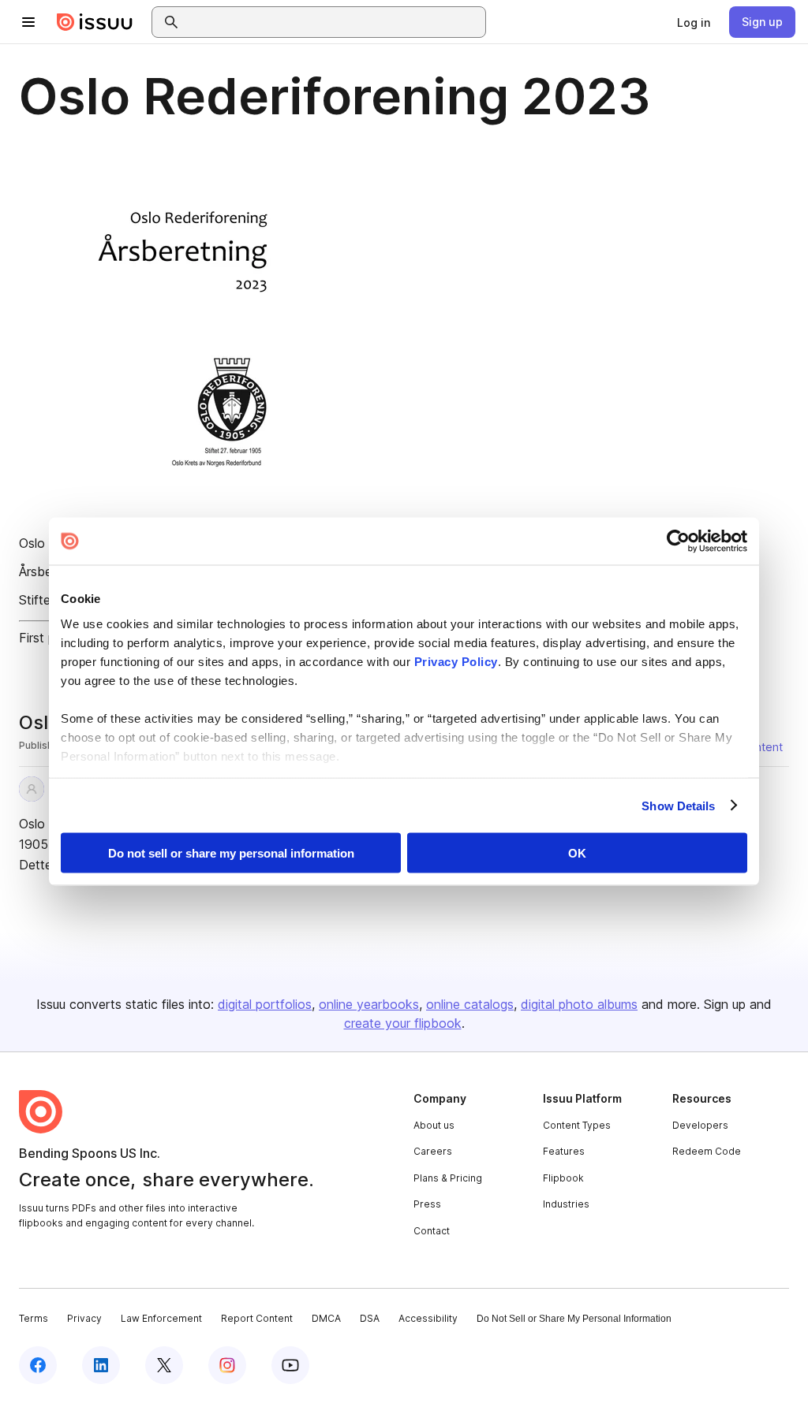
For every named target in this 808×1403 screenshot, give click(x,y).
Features (564, 1151)
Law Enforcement (161, 1318)
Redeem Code (706, 1151)
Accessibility (428, 1318)
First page (48, 638)
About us (433, 1125)
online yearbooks (369, 1004)
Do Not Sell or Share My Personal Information (574, 1318)
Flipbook (563, 1178)
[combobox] (333, 22)
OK (577, 853)
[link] (693, 22)
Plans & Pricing (447, 1178)
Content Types (577, 1125)
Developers (700, 1125)
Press (427, 1204)
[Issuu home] (94, 22)
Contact (431, 1231)
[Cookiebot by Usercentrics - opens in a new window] (678, 541)
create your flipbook (403, 1023)
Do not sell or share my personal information (231, 853)
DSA (370, 1318)
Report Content (257, 1318)
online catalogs (470, 1004)
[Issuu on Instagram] (227, 1365)
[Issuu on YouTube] (290, 1365)
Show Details (678, 805)
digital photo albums (579, 1004)
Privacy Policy (456, 661)
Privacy (84, 1318)
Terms (33, 1318)
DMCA (326, 1318)
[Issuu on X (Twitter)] (164, 1365)
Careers (432, 1151)
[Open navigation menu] (28, 22)
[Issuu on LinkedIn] (101, 1365)
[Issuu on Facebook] (38, 1365)
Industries (566, 1204)
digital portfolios (265, 1004)
